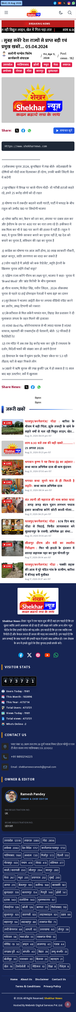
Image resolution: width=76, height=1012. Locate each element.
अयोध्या (7, 71)
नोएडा (19, 71)
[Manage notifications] (68, 1004)
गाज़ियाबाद (23, 64)
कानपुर (39, 71)
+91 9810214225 (22, 757)
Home (14, 979)
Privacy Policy (52, 986)
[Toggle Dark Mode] (60, 12)
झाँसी (36, 64)
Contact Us (59, 979)
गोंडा (29, 71)
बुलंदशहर (53, 71)
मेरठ (56, 64)
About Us (26, 979)
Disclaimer (42, 979)
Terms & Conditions (28, 986)
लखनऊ (67, 64)
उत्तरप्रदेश (7, 64)
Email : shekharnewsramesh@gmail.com (33, 767)
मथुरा (46, 64)
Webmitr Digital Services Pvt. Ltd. (44, 1005)
